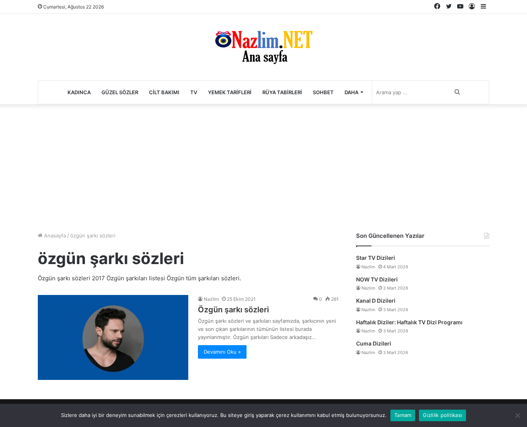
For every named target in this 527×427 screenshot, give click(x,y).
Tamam (402, 415)
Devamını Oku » (222, 352)
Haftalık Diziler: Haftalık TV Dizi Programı (409, 322)
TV (193, 92)
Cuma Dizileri (373, 343)
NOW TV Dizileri (377, 279)
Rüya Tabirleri (282, 92)
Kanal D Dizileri (375, 300)
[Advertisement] (263, 166)
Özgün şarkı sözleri (233, 309)
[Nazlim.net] (263, 47)
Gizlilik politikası (442, 415)
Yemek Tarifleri (230, 92)
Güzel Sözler (119, 92)
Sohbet (323, 92)
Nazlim (211, 299)
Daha (351, 92)
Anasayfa (54, 235)
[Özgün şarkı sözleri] (113, 337)
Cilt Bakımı (164, 92)
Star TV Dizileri (375, 257)
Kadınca (79, 92)
